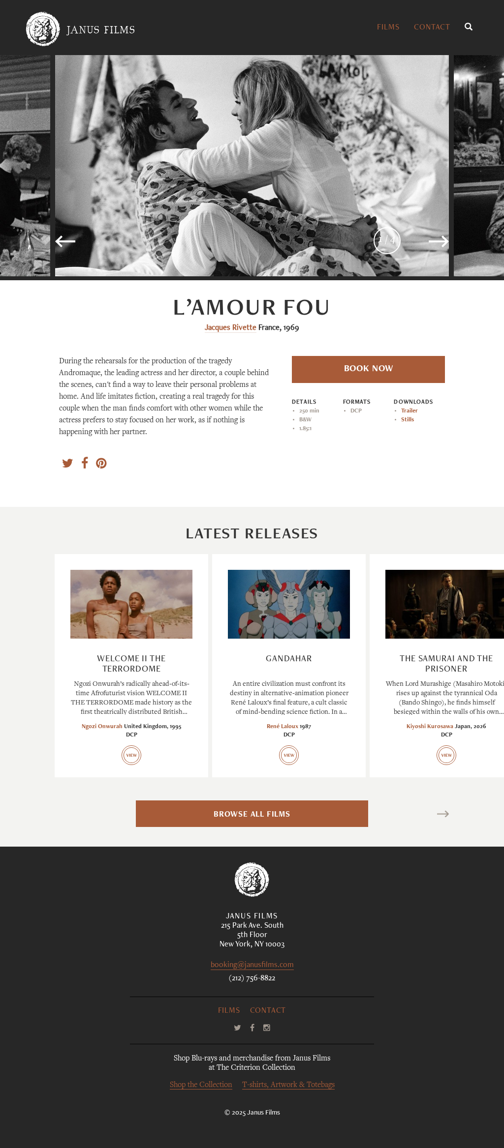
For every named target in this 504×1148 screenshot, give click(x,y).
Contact (432, 28)
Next (429, 815)
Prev (74, 815)
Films (388, 28)
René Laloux (282, 727)
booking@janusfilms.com (252, 966)
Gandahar (289, 659)
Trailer (409, 411)
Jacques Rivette (230, 328)
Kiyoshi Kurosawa (430, 727)
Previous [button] (96, 245)
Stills (407, 420)
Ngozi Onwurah (102, 727)
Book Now (368, 369)
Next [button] (413, 245)
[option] (252, 165)
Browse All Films (252, 815)
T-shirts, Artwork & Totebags (288, 1085)
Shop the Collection (201, 1085)
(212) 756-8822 (252, 978)
